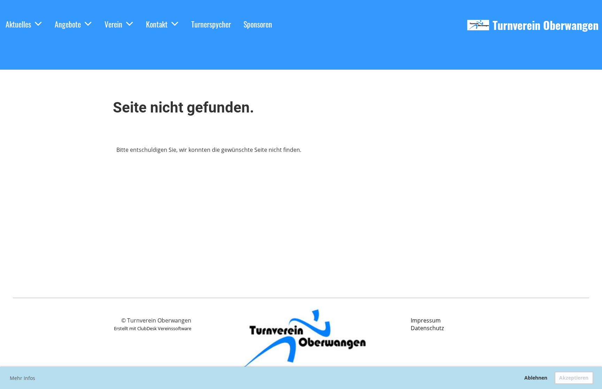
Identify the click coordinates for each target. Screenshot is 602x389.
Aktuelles (18, 24)
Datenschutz (427, 328)
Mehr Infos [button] (22, 378)
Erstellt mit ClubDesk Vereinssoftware (152, 328)
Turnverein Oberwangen (546, 25)
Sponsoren (258, 24)
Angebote (68, 24)
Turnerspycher (211, 24)
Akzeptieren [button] (573, 377)
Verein (113, 24)
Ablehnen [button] (535, 377)
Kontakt (157, 24)
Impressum (426, 320)
